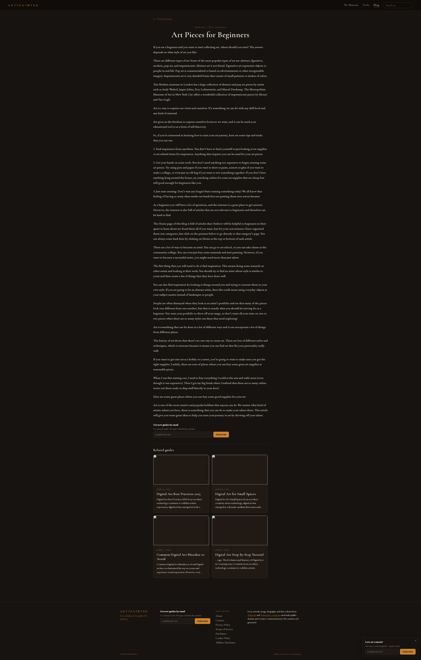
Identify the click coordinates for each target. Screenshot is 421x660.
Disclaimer (221, 633)
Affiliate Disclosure (226, 642)
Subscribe (221, 434)
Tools (366, 5)
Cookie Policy (223, 638)
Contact (220, 620)
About (219, 616)
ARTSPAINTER (23, 5)
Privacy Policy (223, 624)
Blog (376, 5)
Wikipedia (252, 615)
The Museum (351, 5)
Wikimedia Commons (270, 615)
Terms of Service (224, 629)
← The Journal (163, 19)
